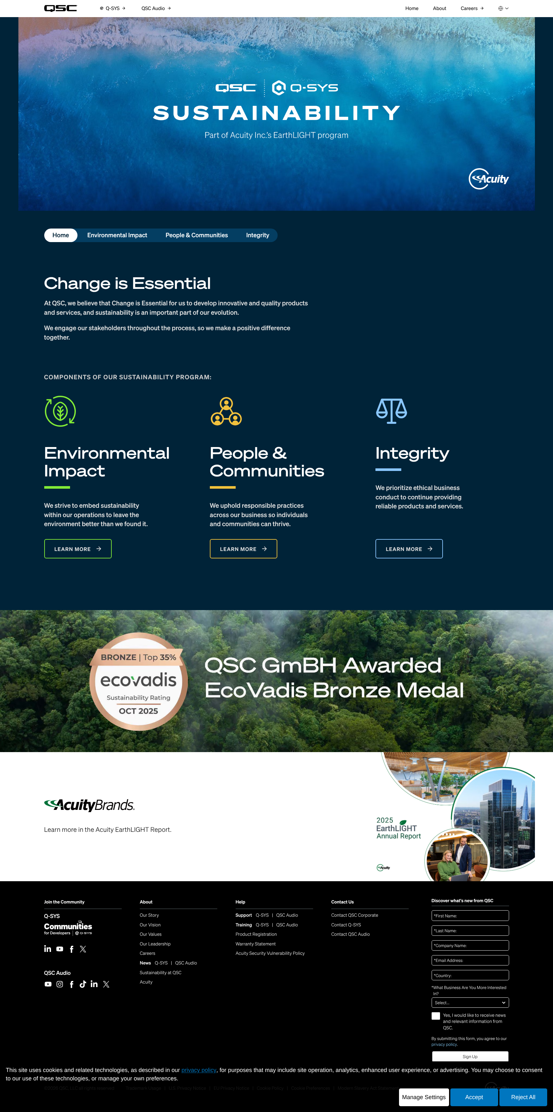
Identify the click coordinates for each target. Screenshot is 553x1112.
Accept (474, 1097)
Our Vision (150, 925)
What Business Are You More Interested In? (469, 990)
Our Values (150, 934)
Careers (147, 953)
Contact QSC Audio (350, 934)
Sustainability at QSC (160, 973)
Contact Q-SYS (346, 925)
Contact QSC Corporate (354, 915)
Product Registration (256, 934)
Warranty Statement (256, 944)
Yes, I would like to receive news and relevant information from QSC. (474, 1021)
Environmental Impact (117, 235)
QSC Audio (57, 972)
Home (60, 235)
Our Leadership (155, 944)
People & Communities (197, 235)
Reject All (523, 1097)
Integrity (258, 235)
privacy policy (444, 1044)
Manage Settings (424, 1097)
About (146, 902)
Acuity (146, 982)
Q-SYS (52, 916)
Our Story (149, 915)
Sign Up (470, 1056)
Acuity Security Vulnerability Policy (270, 953)
